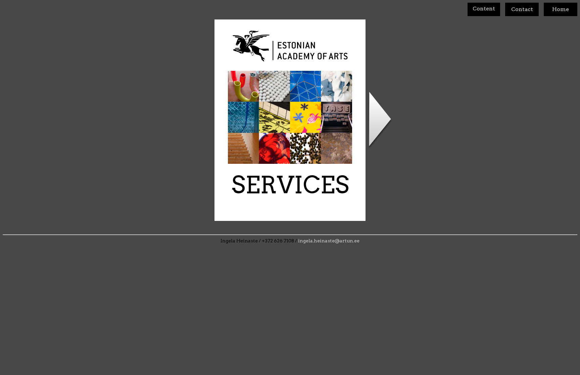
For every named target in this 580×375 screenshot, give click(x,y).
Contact (522, 9)
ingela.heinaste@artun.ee (328, 240)
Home (560, 9)
